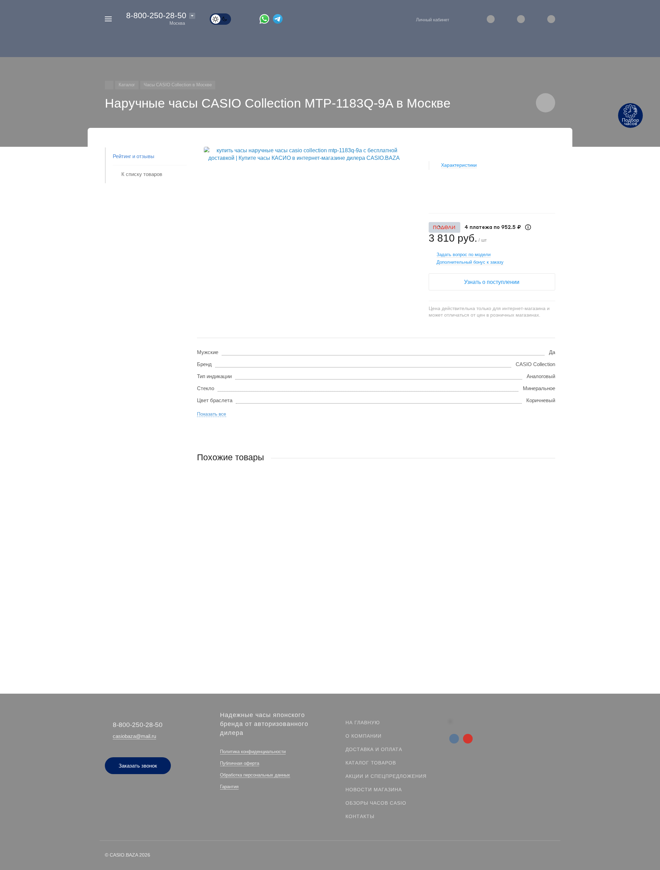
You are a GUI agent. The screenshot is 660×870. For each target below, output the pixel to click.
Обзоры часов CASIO (375, 803)
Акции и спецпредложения (386, 776)
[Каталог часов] (109, 85)
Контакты (359, 816)
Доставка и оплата (373, 749)
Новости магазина (373, 789)
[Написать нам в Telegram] (279, 18)
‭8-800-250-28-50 (156, 15)
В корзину (286, 614)
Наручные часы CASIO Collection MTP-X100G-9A (255, 572)
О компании (363, 736)
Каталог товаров (370, 763)
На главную (362, 722)
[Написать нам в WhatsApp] (266, 18)
